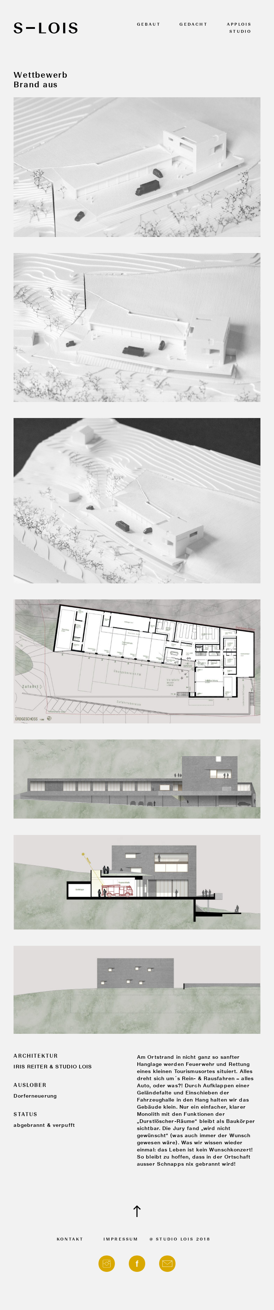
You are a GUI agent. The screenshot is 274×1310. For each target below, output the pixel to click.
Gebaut (149, 25)
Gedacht (193, 25)
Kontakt (70, 1240)
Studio (240, 32)
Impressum (121, 1240)
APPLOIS (239, 25)
